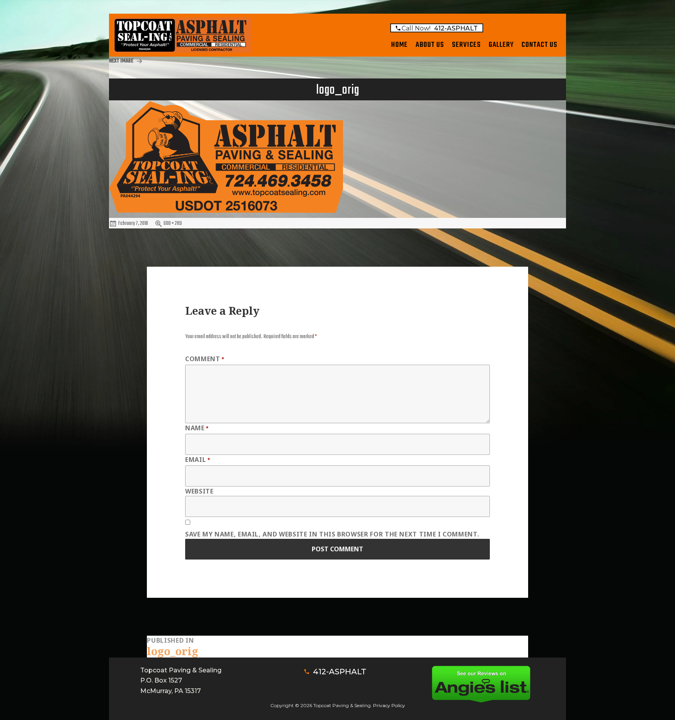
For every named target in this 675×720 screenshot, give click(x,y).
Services (466, 45)
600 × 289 (173, 223)
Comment (204, 359)
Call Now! (440, 28)
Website (199, 491)
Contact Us (539, 45)
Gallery (501, 45)
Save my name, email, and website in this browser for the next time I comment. (332, 534)
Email (197, 460)
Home (399, 45)
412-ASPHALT (339, 671)
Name (197, 428)
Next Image (121, 61)
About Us (430, 45)
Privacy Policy (389, 705)
